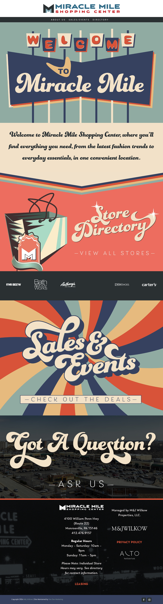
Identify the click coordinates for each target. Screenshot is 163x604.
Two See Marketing (55, 599)
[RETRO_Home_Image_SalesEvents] (81, 302)
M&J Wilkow (28, 599)
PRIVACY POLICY (129, 542)
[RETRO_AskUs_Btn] (81, 479)
